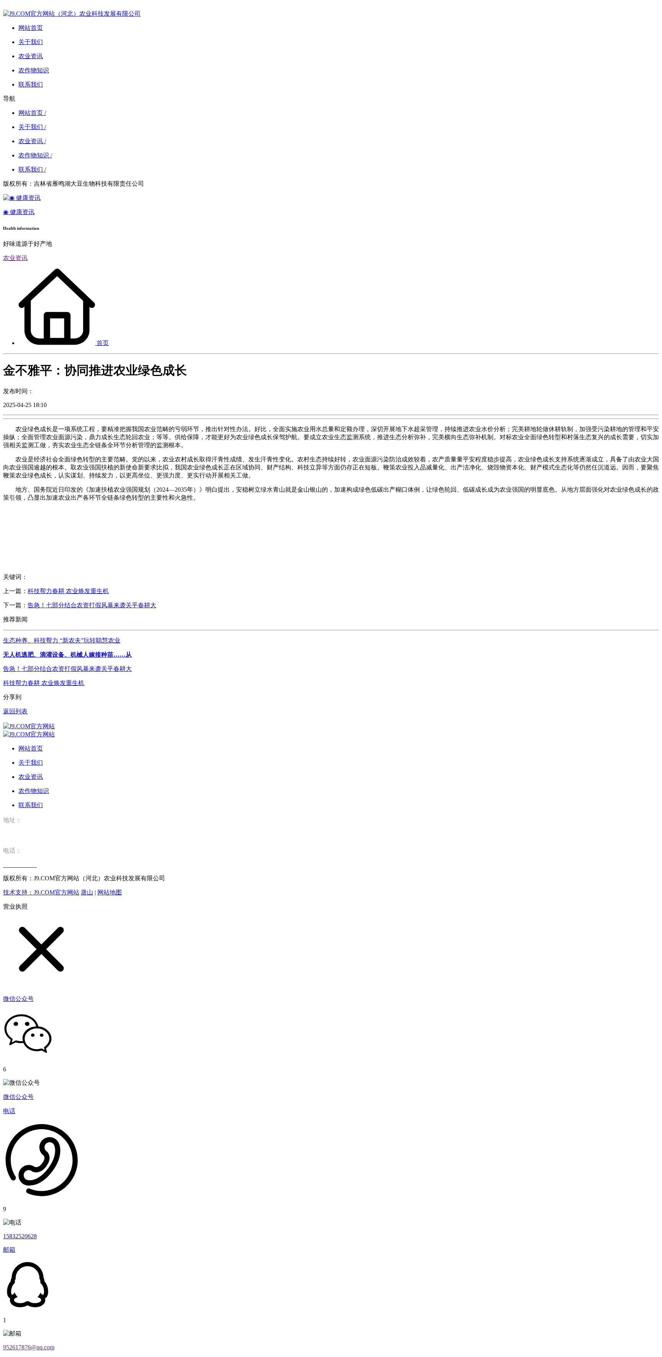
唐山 (87, 892)
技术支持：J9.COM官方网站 (41, 892)
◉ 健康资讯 (18, 212)
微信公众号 (18, 1097)
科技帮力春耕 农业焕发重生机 (68, 591)
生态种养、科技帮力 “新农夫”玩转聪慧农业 (61, 640)
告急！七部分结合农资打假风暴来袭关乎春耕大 (92, 605)
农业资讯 (15, 258)
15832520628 (20, 1236)
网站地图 (109, 892)
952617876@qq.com (28, 1347)
